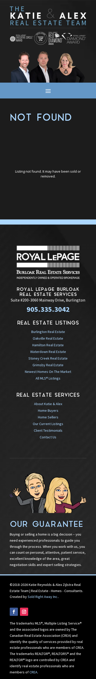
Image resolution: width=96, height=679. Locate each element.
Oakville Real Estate (48, 338)
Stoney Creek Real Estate (48, 358)
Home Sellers (48, 417)
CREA (33, 672)
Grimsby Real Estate (48, 365)
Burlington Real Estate (48, 331)
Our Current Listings (48, 423)
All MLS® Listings (48, 378)
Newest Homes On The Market (48, 371)
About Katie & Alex (48, 404)
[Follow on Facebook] (14, 612)
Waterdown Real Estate (48, 351)
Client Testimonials (48, 430)
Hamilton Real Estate (48, 345)
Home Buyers (48, 410)
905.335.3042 (48, 309)
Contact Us (48, 437)
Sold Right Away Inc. (43, 596)
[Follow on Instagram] (24, 612)
